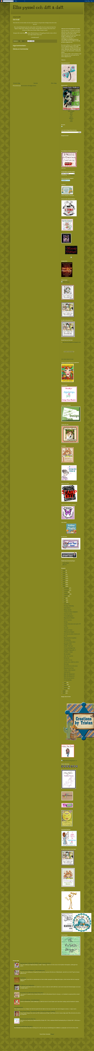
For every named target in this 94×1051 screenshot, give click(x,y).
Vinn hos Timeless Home (69, 642)
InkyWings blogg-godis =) (70, 650)
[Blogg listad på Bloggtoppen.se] (69, 760)
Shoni (71, 114)
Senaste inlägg (16, 83)
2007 (64, 693)
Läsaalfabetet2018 (18, 1007)
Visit (67, 359)
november (66, 590)
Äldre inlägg (54, 83)
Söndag (65, 621)
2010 (64, 584)
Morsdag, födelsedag (69, 605)
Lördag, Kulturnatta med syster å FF (72, 623)
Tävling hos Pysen (68, 629)
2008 (64, 691)
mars (65, 684)
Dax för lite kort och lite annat (70, 666)
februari (66, 686)
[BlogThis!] (29, 41)
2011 (64, 582)
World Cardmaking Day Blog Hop (28, 1019)
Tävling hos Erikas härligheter (71, 611)
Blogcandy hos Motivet (69, 617)
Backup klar (66, 658)
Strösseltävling (67, 640)
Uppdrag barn (67, 672)
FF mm (65, 636)
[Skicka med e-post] (28, 41)
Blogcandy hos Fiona (69, 668)
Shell (71, 112)
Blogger (52, 1034)
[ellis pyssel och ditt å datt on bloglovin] (65, 181)
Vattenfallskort (67, 607)
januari (66, 688)
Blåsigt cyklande (67, 609)
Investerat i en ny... (68, 660)
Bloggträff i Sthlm (68, 644)
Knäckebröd (23, 978)
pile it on (65, 564)
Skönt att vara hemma (69, 678)
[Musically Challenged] (71, 253)
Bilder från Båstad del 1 (69, 676)
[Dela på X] (31, 41)
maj (65, 602)
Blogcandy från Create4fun (70, 637)
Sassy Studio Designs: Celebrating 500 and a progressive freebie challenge (37, 1011)
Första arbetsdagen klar (69, 648)
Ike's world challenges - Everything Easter (30, 1000)
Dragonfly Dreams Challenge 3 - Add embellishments (32, 970)
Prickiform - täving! (68, 652)
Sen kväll (66, 628)
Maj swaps (66, 664)
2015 (64, 574)
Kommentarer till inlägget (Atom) (28, 85)
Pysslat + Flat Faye (68, 645)
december (66, 588)
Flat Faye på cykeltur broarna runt (72, 634)
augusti (66, 596)
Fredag (65, 625)
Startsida (36, 83)
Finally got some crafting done (27, 985)
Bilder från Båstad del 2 (69, 674)
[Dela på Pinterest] (33, 41)
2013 (64, 578)
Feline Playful (66, 563)
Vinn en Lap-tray (68, 620)
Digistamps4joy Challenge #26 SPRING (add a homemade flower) (35, 963)
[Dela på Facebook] (32, 41)
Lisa (71, 115)
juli (65, 598)
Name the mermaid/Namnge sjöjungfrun (23, 1026)
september (66, 594)
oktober (66, 592)
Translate (72, 174)
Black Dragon (71, 111)
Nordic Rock (67, 603)
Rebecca (71, 118)
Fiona (71, 121)
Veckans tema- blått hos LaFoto (71, 662)
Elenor (71, 117)
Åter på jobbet (67, 654)
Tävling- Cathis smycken (69, 670)
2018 (64, 570)
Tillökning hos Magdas (69, 631)
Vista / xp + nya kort (68, 656)
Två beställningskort (68, 615)
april (65, 682)
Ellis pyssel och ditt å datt (38, 7)
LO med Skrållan (68, 680)
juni (65, 600)
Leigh (71, 119)
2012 (64, 580)
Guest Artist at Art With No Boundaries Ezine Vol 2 (31, 992)
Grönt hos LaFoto (68, 613)
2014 (64, 576)
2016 (64, 572)
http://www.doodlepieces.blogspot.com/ (72, 342)
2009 (64, 586)
